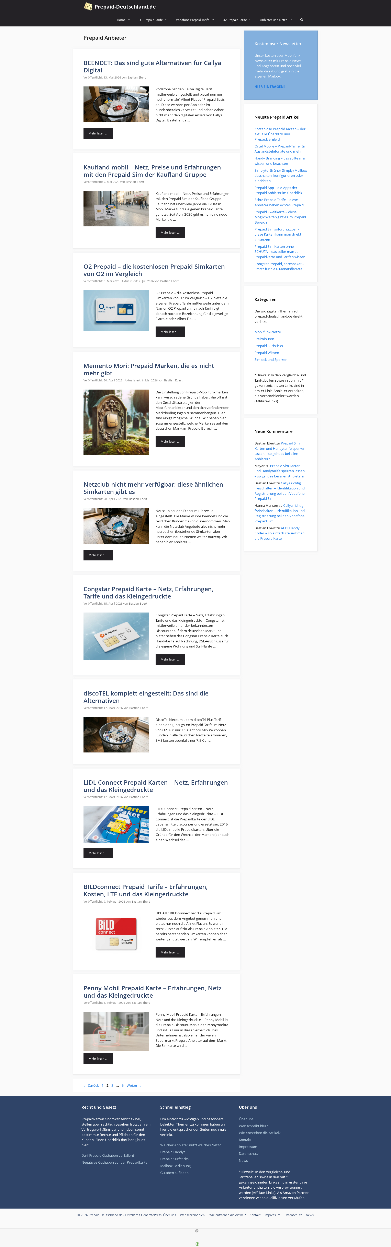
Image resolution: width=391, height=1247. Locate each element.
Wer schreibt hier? (253, 1126)
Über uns (246, 1119)
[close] (197, 1231)
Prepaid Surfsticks (269, 345)
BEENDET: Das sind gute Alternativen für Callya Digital (152, 66)
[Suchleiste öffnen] (302, 19)
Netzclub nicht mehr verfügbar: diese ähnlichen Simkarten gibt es (153, 488)
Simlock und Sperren (271, 359)
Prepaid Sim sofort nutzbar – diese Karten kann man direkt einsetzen (278, 234)
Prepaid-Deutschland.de (125, 6)
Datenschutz (249, 1153)
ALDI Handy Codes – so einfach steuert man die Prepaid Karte (279, 533)
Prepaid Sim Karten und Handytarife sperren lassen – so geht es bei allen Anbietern (280, 470)
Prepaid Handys (172, 1152)
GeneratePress (151, 1215)
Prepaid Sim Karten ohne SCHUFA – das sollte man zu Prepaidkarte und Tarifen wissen (280, 251)
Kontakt (245, 1139)
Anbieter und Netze (273, 20)
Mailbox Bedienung (175, 1165)
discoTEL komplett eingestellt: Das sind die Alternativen (146, 697)
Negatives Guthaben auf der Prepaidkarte (114, 1162)
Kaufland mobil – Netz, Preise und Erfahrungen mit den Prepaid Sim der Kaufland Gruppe (152, 171)
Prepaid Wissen (267, 352)
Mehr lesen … (98, 133)
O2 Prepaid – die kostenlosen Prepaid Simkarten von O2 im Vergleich (154, 270)
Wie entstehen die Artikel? (259, 1132)
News (243, 1160)
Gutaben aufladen (174, 1172)
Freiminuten (264, 338)
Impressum (248, 1146)
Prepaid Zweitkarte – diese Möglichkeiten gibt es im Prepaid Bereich (280, 217)
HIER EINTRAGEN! (270, 86)
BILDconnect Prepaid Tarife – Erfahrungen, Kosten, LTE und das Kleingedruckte (145, 890)
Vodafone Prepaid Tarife (192, 20)
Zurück (91, 1085)
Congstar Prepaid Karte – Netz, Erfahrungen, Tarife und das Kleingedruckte (148, 592)
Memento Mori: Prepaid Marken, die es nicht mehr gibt (148, 369)
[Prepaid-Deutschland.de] (88, 6)
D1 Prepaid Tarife (151, 20)
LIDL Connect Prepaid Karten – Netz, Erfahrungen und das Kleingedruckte (155, 786)
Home (121, 20)
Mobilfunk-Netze (268, 332)
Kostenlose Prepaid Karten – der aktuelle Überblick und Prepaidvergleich (280, 134)
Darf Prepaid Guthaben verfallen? (107, 1155)
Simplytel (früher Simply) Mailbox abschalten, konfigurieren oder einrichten (281, 175)
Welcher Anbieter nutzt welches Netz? (190, 1145)
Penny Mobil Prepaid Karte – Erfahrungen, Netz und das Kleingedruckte (152, 991)
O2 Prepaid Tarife (235, 20)
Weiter (134, 1085)
